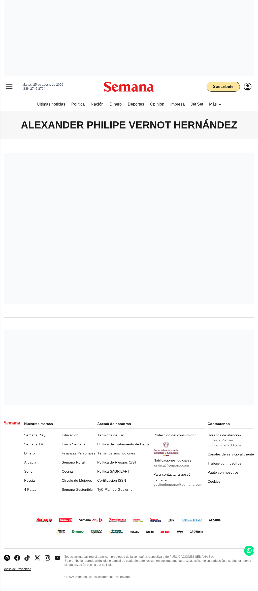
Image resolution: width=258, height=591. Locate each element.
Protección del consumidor (174, 435)
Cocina (67, 471)
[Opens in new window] (17, 558)
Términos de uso (110, 435)
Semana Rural (73, 462)
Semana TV (33, 444)
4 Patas (30, 489)
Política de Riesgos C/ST (117, 462)
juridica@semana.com (171, 465)
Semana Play (34, 435)
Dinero (29, 453)
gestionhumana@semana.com (177, 484)
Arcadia (30, 462)
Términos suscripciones (116, 453)
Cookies (214, 481)
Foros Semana (73, 444)
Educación (70, 435)
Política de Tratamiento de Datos (123, 444)
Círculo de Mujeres (77, 480)
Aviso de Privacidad (23, 569)
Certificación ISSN (111, 480)
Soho (28, 471)
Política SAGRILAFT (113, 471)
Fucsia (29, 480)
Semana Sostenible (77, 489)
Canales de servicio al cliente (231, 454)
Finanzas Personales (78, 453)
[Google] (7, 558)
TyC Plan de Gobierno (115, 489)
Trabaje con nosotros (224, 463)
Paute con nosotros (223, 472)
